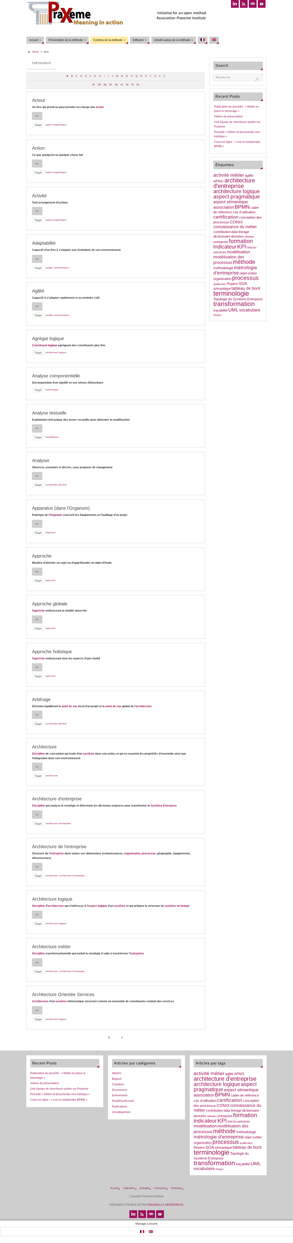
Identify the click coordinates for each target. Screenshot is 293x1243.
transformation (61, 267)
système (88, 753)
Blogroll (117, 1079)
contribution (222, 232)
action (100, 107)
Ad (99, 84)
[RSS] (244, 4)
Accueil (114, 1188)
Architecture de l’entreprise (59, 846)
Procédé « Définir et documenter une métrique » (60, 1094)
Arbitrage (41, 699)
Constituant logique (44, 345)
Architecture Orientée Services (63, 994)
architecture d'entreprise (58, 823)
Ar (122, 84)
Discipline (38, 753)
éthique (217, 315)
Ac (93, 84)
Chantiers (118, 1084)
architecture (144, 706)
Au (137, 84)
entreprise (57, 853)
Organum (56, 515)
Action (38, 148)
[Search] (257, 79)
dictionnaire (221, 236)
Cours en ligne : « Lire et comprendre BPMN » (58, 1099)
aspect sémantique (230, 202)
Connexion (160, 1188)
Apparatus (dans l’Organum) (61, 508)
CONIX (236, 222)
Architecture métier (51, 946)
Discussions (119, 1089)
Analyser (41, 460)
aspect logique (97, 905)
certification (226, 216)
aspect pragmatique (56, 124)
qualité (49, 267)
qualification (219, 284)
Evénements (120, 1095)
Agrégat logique (48, 338)
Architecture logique (52, 899)
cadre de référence (245, 1095)
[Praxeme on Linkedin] (235, 4)
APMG (218, 181)
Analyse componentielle (56, 375)
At (132, 84)
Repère (232, 284)
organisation (132, 853)
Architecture (44, 746)
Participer (176, 1188)
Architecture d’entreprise (57, 798)
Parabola (155, 1204)
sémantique (222, 288)
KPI (242, 247)
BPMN (242, 207)
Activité (39, 195)
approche (51, 580)
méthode (244, 262)
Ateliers (116, 1073)
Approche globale (49, 603)
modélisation (52, 437)
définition (249, 236)
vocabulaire (249, 310)
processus (149, 853)
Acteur (38, 100)
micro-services (239, 1121)
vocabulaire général (56, 484)
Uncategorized (121, 1112)
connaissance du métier (235, 227)
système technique (177, 905)
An (110, 84)
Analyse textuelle (49, 412)
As (127, 84)
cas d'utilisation (244, 212)
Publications (119, 1106)
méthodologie (223, 268)
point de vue (69, 706)
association (223, 207)
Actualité (144, 1188)
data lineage (240, 232)
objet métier (248, 273)
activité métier (228, 175)
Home (35, 51)
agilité (249, 175)
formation (241, 241)
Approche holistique (52, 651)
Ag (104, 84)
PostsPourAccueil (123, 1100)
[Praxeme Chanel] (262, 4)
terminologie (52, 389)
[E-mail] (253, 4)
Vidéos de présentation (228, 116)
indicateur (224, 247)
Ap (116, 84)
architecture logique (56, 352)
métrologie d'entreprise (235, 270)
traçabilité (220, 310)
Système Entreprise (164, 805)
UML (233, 309)
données (237, 236)
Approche (42, 555)
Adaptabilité (44, 243)
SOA (243, 283)
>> (37, 116)
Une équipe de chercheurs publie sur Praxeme (59, 1088)
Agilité (38, 290)
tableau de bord (245, 288)
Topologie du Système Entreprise (238, 299)
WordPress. (174, 1204)
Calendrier (129, 1188)
